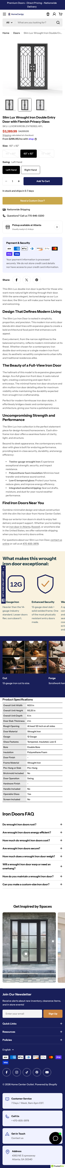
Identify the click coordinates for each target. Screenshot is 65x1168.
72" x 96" (47, 155)
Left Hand (11, 169)
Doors (16, 32)
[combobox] (32, 22)
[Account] (54, 14)
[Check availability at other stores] (57, 227)
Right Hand (30, 169)
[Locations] (48, 14)
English (7, 1049)
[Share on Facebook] (16, 280)
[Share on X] (27, 280)
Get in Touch (18, 1133)
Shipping (7, 135)
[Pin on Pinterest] (37, 280)
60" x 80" (12, 155)
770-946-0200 (36, 215)
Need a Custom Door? (32, 200)
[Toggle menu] (4, 14)
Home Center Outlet (22, 1084)
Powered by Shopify (46, 1084)
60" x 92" (28, 153)
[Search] (58, 22)
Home (6, 32)
